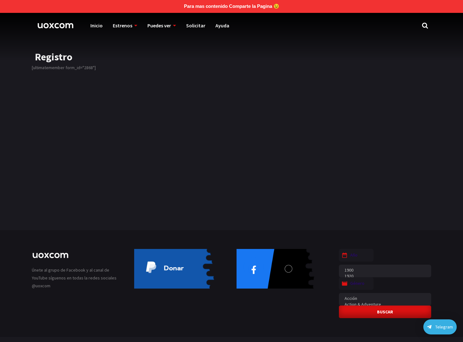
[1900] (385, 270)
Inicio (96, 25)
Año (353, 255)
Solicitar (195, 25)
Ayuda (222, 25)
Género (357, 283)
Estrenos (122, 25)
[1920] (385, 276)
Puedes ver (159, 25)
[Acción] (385, 298)
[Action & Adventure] (385, 304)
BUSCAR (385, 312)
